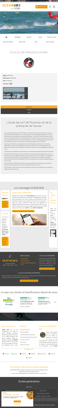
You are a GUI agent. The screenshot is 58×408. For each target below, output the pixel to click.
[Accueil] (6, 37)
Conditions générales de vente (27, 334)
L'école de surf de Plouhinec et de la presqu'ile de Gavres (29, 124)
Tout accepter (17, 401)
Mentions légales (24, 332)
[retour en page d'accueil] (11, 6)
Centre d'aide (24, 258)
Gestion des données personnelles (28, 337)
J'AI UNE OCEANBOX (42, 6)
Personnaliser (17, 404)
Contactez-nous (25, 260)
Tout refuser (5, 392)
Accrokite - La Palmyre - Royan (43, 396)
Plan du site (23, 342)
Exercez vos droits (24, 339)
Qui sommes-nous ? (25, 329)
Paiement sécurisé (24, 344)
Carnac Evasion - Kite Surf (43, 393)
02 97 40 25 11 (10, 260)
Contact (29, 109)
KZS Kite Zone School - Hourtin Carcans (15, 390)
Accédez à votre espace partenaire (29, 280)
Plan (29, 112)
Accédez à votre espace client (47, 268)
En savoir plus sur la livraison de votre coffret (4, 241)
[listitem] (6, 353)
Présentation (29, 107)
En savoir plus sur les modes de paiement (5, 204)
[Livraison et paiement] (5, 216)
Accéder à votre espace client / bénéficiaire (23, 211)
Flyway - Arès (43, 390)
